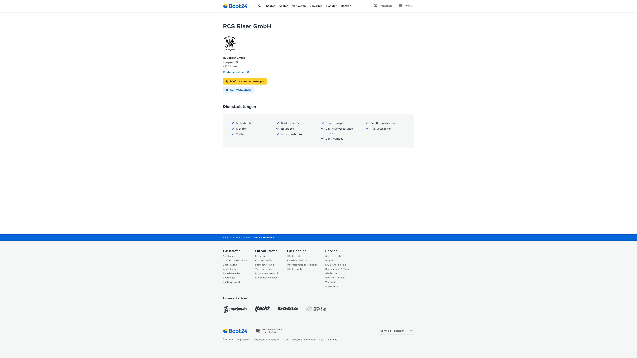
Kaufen (270, 5)
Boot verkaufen (264, 260)
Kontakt (332, 339)
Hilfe (321, 339)
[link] (235, 309)
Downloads (331, 286)
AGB (285, 339)
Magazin (346, 5)
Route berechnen (234, 72)
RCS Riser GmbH (264, 237)
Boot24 (227, 237)
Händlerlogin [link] (294, 256)
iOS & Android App (335, 264)
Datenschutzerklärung (266, 339)
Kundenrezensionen (266, 277)
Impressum (243, 339)
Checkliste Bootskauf (235, 260)
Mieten (283, 5)
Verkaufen (299, 5)
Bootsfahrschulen (335, 277)
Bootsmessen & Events (338, 269)
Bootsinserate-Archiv (267, 273)
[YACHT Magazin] (262, 309)
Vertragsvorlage (263, 269)
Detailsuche (229, 256)
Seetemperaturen (335, 256)
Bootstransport (231, 282)
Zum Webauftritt (240, 90)
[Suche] (260, 5)
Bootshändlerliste (297, 260)
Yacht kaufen (230, 269)
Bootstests (229, 277)
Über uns (228, 339)
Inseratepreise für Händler (302, 264)
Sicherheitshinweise (303, 339)
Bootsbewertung (264, 264)
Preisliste (260, 256)
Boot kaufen (230, 264)
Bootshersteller (231, 273)
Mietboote (331, 273)
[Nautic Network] (316, 309)
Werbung (330, 282)
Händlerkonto (294, 269)
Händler (331, 5)
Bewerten (316, 5)
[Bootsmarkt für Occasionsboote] (235, 6)
